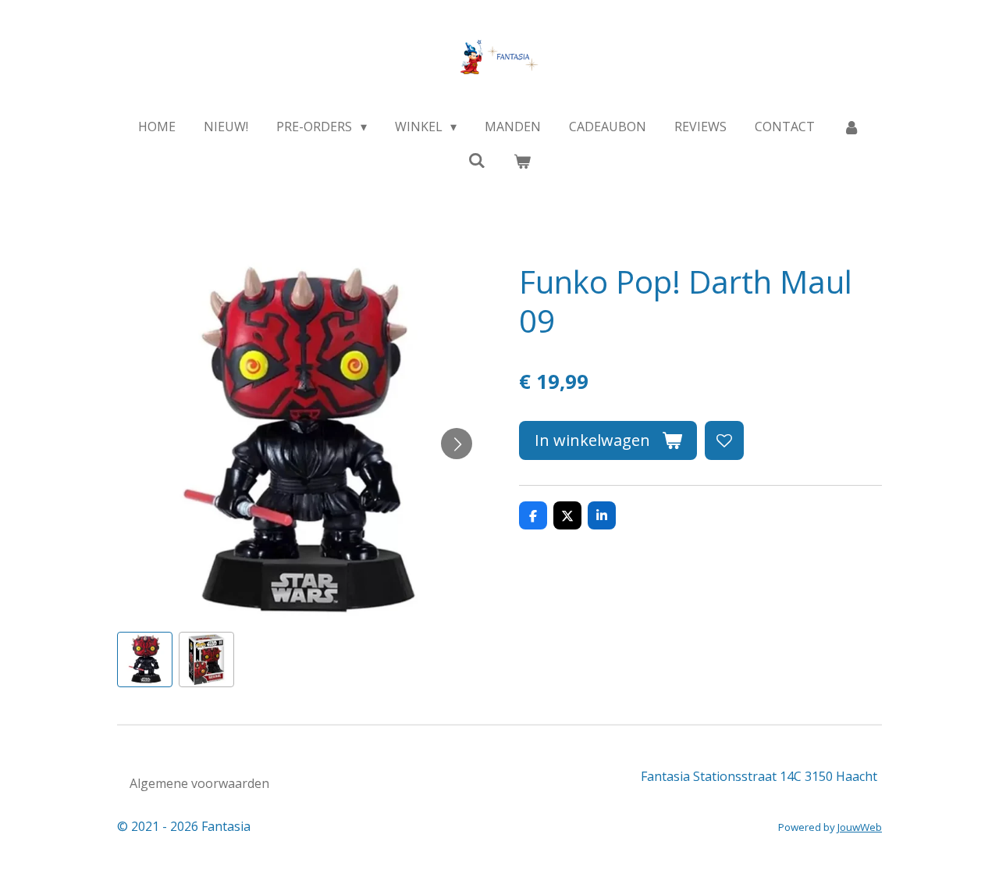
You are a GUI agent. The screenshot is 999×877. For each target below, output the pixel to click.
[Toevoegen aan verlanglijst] (724, 440)
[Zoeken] (477, 160)
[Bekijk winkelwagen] (522, 161)
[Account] (851, 126)
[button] (144, 659)
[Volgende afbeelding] (456, 443)
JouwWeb (859, 827)
